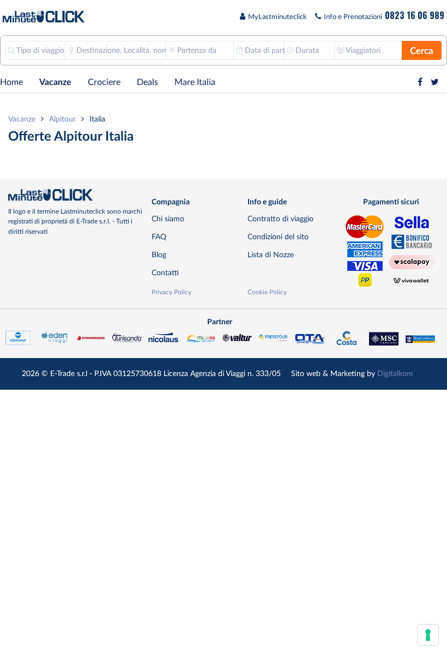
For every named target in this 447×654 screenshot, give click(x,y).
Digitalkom (395, 374)
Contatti (165, 273)
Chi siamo (168, 219)
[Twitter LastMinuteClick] (435, 82)
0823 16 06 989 (414, 15)
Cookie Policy (267, 292)
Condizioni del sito (278, 237)
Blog (159, 255)
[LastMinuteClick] (75, 195)
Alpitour (62, 119)
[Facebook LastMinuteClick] (420, 82)
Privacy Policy (171, 292)
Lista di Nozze (270, 255)
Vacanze (55, 82)
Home (11, 82)
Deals (147, 82)
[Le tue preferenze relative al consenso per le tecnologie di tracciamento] (428, 635)
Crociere (104, 82)
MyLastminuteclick (277, 17)
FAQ (159, 237)
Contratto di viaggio (280, 219)
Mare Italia (194, 82)
